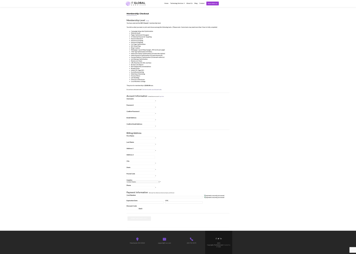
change (147, 20)
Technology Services (176, 3)
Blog (195, 3)
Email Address (131, 118)
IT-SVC (218, 247)
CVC (166, 200)
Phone (129, 185)
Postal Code (131, 174)
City (128, 161)
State (128, 167)
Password (130, 105)
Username (130, 99)
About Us (189, 3)
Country (129, 180)
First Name (130, 136)
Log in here (161, 96)
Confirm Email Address (134, 124)
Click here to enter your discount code (151, 89)
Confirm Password (133, 111)
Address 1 (130, 148)
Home (166, 3)
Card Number (131, 195)
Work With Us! (212, 3)
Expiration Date (132, 200)
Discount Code (132, 206)
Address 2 (130, 155)
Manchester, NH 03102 (137, 243)
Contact (202, 3)
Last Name (130, 142)
